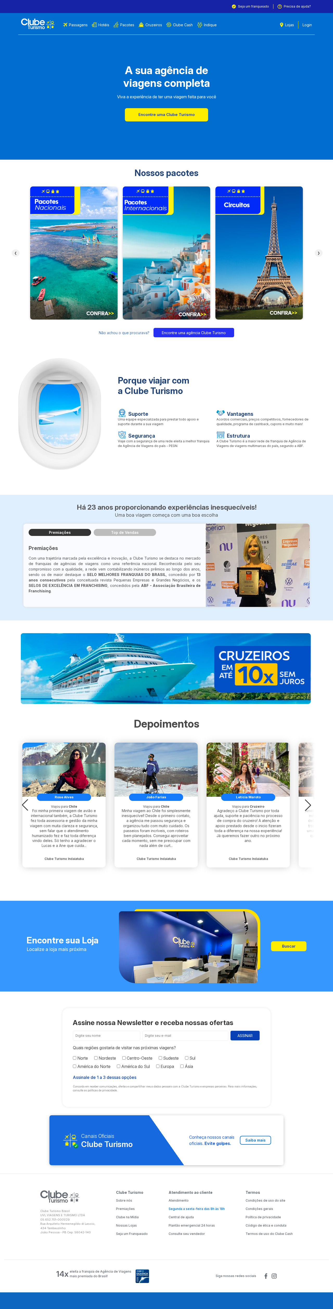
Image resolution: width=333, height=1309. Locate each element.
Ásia (188, 1066)
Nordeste (107, 1058)
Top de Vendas (125, 532)
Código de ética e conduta (266, 1225)
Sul (191, 1058)
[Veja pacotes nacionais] (74, 253)
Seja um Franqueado (132, 1234)
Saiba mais (255, 1140)
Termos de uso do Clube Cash (269, 1234)
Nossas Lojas (126, 1225)
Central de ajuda (181, 1217)
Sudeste (170, 1058)
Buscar (289, 946)
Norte (82, 1058)
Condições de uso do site (265, 1200)
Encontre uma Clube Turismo (166, 114)
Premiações (60, 532)
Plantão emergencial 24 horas (192, 1225)
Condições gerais (259, 1209)
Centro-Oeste (139, 1058)
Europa (166, 1066)
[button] (25, 805)
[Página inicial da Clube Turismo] (38, 23)
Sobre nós (124, 1200)
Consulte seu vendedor (187, 1234)
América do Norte (93, 1066)
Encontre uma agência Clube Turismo (194, 333)
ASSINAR (245, 1035)
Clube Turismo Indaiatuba (64, 859)
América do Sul (135, 1066)
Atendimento (179, 1200)
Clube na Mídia (127, 1217)
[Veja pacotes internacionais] (166, 253)
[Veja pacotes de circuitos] (259, 253)
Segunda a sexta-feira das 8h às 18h (197, 1209)
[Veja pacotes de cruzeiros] (166, 669)
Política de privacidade (263, 1217)
